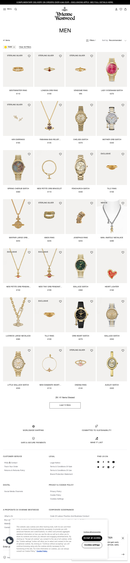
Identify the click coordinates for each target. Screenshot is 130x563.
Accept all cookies (92, 538)
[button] (10, 540)
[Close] (122, 538)
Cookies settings (92, 545)
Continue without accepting (92, 532)
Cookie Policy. (42, 551)
